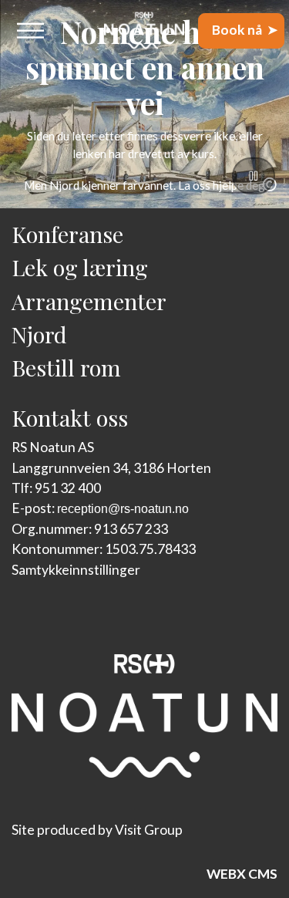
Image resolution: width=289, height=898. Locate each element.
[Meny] (30, 30)
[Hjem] (144, 31)
